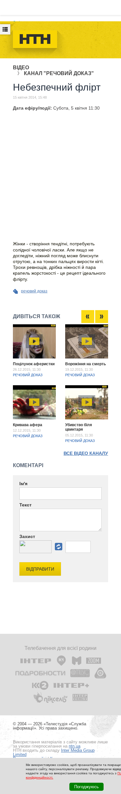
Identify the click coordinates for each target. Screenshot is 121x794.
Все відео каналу (86, 453)
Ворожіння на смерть (85, 364)
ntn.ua (74, 746)
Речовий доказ (28, 375)
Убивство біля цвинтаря (78, 427)
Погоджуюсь (86, 786)
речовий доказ (34, 291)
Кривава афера (27, 425)
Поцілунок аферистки (34, 364)
